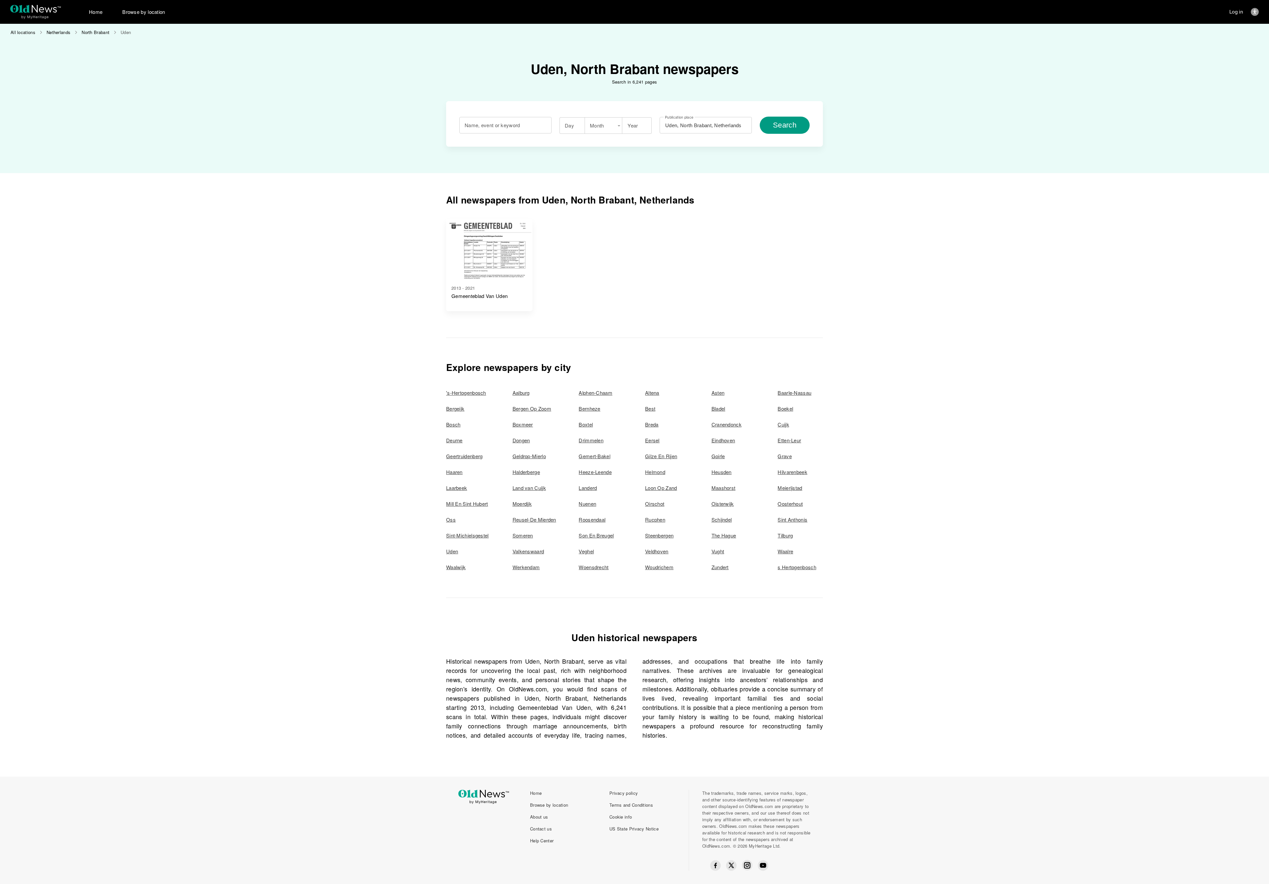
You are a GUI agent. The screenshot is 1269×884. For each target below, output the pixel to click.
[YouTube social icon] (763, 865)
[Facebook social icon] (715, 865)
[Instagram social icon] (747, 865)
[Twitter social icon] (731, 865)
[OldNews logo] (35, 9)
